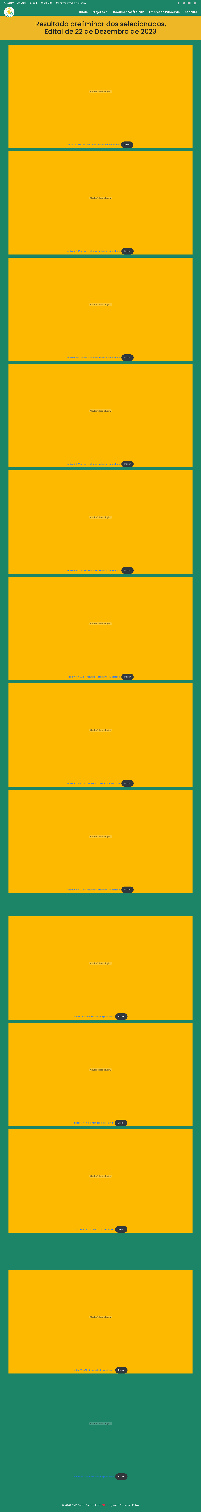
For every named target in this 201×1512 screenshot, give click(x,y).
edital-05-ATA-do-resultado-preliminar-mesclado (93, 570)
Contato (191, 12)
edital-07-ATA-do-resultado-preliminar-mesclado (93, 783)
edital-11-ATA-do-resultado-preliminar (94, 1122)
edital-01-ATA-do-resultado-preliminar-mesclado (94, 144)
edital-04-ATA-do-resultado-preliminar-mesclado (93, 464)
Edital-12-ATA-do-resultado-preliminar (94, 1229)
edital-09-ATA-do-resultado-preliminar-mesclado (93, 889)
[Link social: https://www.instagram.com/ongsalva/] (194, 3)
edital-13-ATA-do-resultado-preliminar (93, 1370)
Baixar (127, 144)
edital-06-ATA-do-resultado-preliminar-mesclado (93, 676)
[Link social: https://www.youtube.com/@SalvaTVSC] (189, 3)
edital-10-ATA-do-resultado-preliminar (93, 1016)
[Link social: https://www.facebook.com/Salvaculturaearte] (179, 3)
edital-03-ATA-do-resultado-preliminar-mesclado (93, 357)
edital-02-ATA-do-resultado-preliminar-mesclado (93, 251)
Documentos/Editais (128, 12)
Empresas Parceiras (164, 12)
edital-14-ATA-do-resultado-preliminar (93, 1476)
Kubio (135, 1505)
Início (83, 12)
